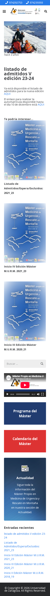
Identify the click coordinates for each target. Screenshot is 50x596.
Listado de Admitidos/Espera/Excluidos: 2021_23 (23, 188)
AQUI (7, 94)
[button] (4, 11)
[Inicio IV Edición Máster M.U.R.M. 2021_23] (25, 233)
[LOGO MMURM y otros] (25, 11)
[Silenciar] (38, 394)
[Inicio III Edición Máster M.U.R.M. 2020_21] (25, 311)
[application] (25, 385)
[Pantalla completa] (42, 394)
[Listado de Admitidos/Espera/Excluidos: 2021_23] (25, 150)
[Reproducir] (7, 394)
